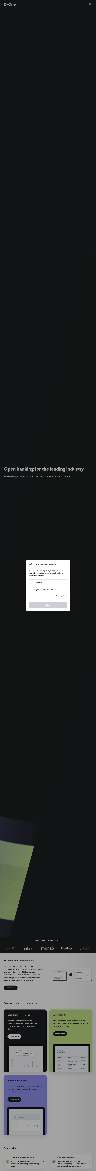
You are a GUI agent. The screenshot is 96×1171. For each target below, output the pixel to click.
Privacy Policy (61, 596)
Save (48, 605)
